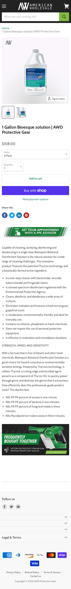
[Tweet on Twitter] (12, 215)
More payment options (35, 199)
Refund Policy (32, 572)
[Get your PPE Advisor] (35, 240)
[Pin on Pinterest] (26, 215)
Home (5, 28)
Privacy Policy (13, 572)
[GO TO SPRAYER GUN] (35, 457)
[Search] (64, 16)
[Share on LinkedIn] (19, 215)
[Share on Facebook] (5, 215)
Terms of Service (52, 572)
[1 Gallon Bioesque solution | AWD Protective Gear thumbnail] (8, 112)
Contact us (35, 576)
